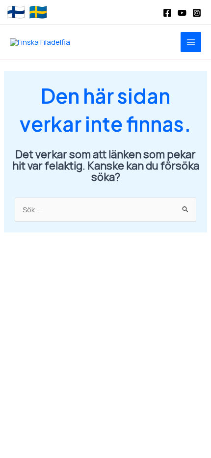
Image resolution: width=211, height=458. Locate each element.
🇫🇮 (16, 12)
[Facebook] (167, 12)
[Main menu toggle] (191, 42)
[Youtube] (182, 12)
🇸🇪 (38, 12)
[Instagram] (196, 12)
